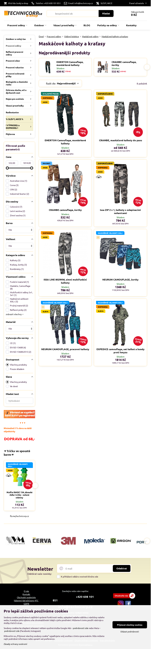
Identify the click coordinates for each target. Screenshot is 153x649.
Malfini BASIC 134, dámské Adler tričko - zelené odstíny (19, 495)
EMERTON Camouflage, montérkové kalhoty (69, 63)
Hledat (106, 13)
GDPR (26, 603)
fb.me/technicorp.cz (19, 516)
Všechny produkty (18, 364)
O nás (26, 591)
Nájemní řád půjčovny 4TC (26, 600)
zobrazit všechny (14, 314)
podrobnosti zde (80, 628)
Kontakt (26, 594)
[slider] (7, 168)
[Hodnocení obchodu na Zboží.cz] (124, 597)
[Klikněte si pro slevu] (19, 417)
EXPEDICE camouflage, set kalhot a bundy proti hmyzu (120, 351)
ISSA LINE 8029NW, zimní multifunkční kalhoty (65, 281)
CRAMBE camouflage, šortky (124, 63)
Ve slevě (14, 386)
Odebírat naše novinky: (39, 573)
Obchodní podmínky (26, 597)
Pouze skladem (17, 369)
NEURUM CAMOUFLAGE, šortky (120, 279)
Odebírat (121, 568)
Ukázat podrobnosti (129, 631)
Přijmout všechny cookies (129, 624)
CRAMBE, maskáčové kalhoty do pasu (120, 140)
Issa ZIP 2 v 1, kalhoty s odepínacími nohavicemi (120, 211)
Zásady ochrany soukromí (15, 644)
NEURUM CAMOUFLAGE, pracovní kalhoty (65, 349)
